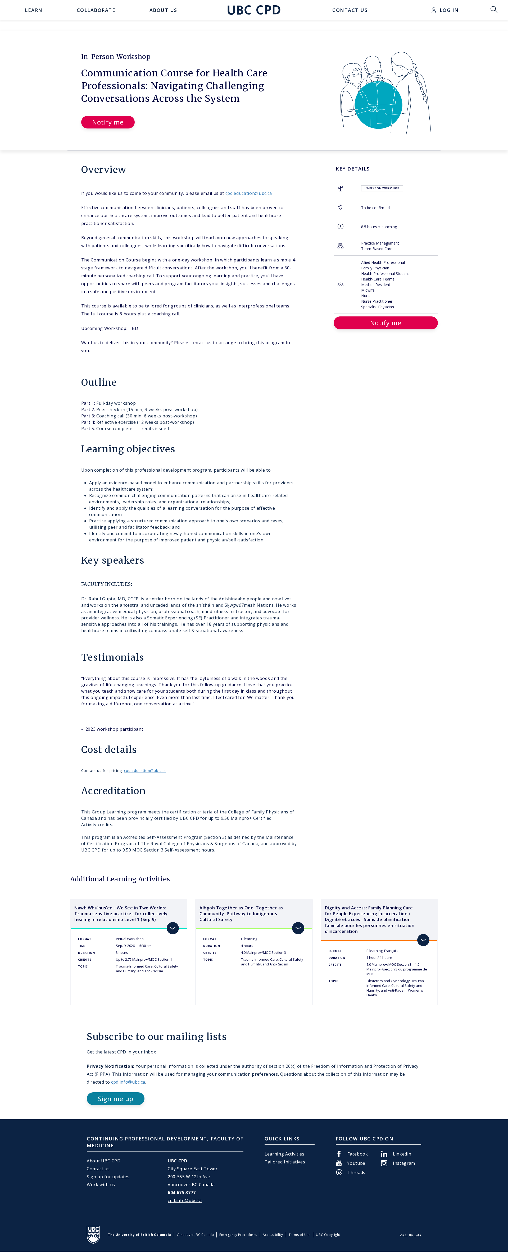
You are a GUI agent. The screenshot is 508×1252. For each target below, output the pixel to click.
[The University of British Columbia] (93, 1235)
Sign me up (115, 1098)
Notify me (108, 122)
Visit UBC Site (410, 1235)
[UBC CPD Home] (254, 10)
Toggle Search (494, 10)
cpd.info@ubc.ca (128, 1082)
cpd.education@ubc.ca (248, 193)
